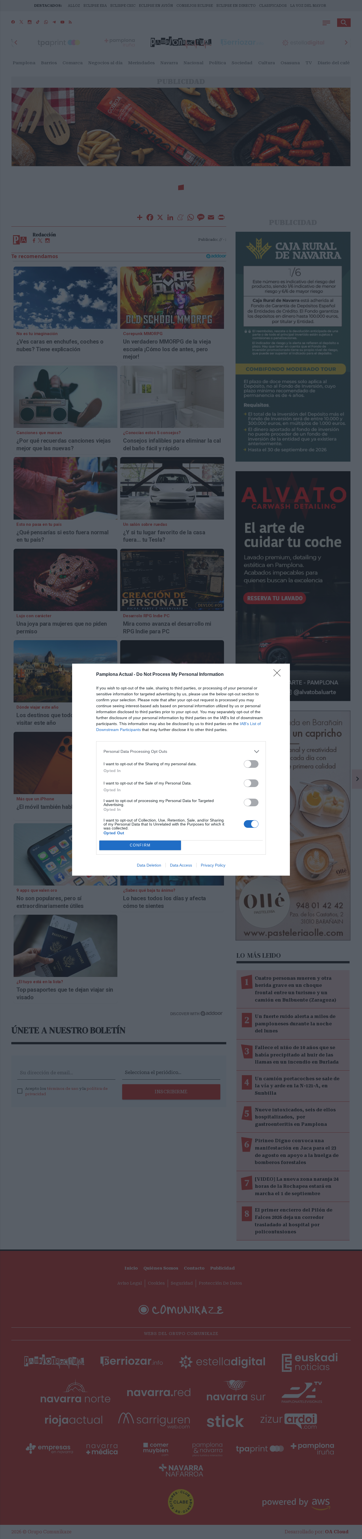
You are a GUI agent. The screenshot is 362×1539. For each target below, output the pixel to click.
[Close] (278, 674)
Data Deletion (149, 865)
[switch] (251, 764)
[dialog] (181, 770)
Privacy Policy (213, 865)
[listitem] (181, 752)
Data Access (181, 865)
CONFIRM (140, 845)
